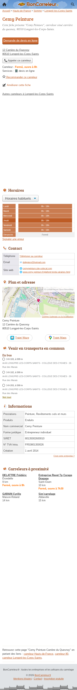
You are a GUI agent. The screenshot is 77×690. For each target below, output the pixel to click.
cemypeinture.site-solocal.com (37, 268)
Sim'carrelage (46, 493)
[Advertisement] (38, 140)
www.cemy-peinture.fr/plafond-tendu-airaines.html (46, 272)
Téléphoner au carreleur (31, 256)
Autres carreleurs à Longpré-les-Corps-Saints (28, 93)
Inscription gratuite (54, 678)
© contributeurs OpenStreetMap (58, 289)
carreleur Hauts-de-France (38, 653)
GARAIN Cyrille (11, 493)
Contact (38, 678)
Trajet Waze (22, 337)
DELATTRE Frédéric (14, 475)
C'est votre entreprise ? (64, 456)
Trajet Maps (60, 337)
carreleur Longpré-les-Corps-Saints (22, 657)
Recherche (72, 4)
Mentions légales (22, 678)
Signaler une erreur (13, 239)
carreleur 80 (61, 653)
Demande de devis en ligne (20, 40)
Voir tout (6, 397)
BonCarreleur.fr (43, 675)
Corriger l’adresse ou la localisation (57, 317)
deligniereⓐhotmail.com (34, 262)
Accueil (4, 4)
